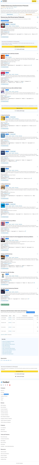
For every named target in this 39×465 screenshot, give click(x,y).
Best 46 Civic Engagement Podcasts (8, 341)
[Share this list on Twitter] (5, 8)
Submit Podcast (10, 14)
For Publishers (3, 427)
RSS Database (3, 405)
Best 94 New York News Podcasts (8, 353)
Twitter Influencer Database (6, 420)
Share (2, 8)
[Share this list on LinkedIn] (7, 8)
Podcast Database (4, 409)
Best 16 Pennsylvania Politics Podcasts (9, 344)
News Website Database (5, 416)
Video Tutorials (3, 451)
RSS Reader (3, 429)
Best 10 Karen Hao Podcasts (7, 352)
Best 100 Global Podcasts (7, 342)
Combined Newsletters (5, 438)
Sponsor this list (29, 14)
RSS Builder (3, 444)
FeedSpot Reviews (4, 396)
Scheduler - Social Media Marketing (7, 446)
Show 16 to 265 (6, 304)
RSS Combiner (3, 442)
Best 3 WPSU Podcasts (6, 345)
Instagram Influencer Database (6, 418)
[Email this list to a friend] (11, 8)
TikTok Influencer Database (6, 422)
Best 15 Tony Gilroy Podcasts (7, 351)
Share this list (3, 358)
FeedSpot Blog (3, 459)
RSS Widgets (3, 440)
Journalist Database (4, 412)
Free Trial (34, 1)
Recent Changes (4, 455)
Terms (2, 399)
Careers (4, 394)
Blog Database (3, 407)
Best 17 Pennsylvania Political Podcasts (9, 348)
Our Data (2, 392)
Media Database (4, 431)
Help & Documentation (5, 453)
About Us (2, 390)
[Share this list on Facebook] (3, 8)
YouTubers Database (4, 414)
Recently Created (4, 457)
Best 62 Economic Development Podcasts (9, 349)
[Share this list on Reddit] (9, 8)
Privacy (2, 398)
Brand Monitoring (4, 436)
